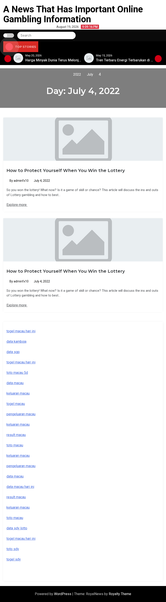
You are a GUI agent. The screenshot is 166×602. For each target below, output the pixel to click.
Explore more (16, 205)
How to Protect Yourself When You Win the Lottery (65, 170)
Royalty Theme (120, 594)
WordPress (63, 594)
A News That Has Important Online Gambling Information (73, 14)
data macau (15, 476)
